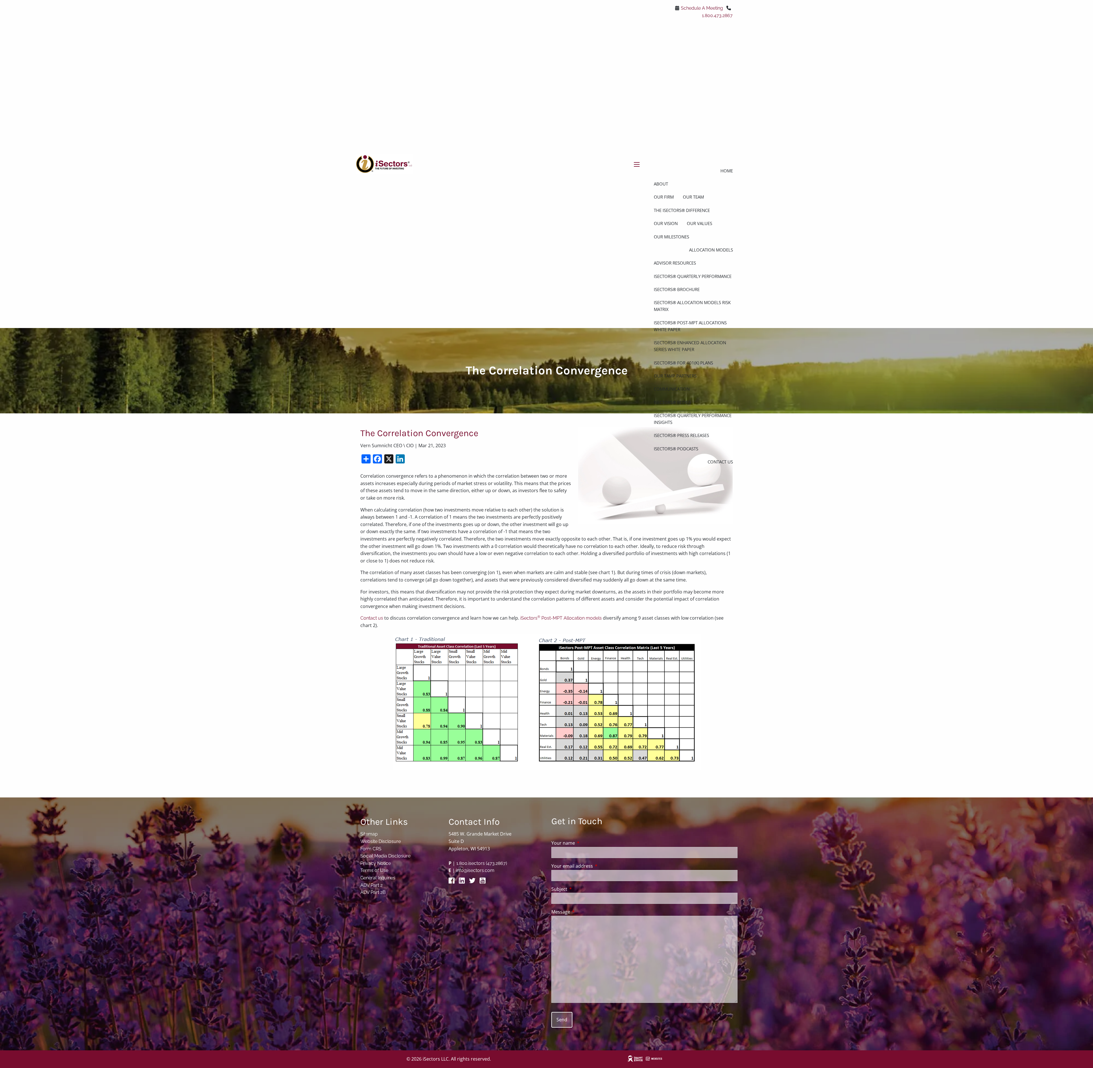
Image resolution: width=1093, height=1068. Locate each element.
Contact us (371, 618)
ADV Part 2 (371, 885)
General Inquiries (377, 878)
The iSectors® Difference (682, 210)
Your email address (595, 866)
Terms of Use (374, 870)
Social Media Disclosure (385, 856)
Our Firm (664, 197)
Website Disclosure (380, 841)
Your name (586, 843)
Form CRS (370, 848)
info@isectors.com (475, 870)
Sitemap (369, 834)
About (661, 184)
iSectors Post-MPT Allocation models (561, 618)
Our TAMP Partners (675, 376)
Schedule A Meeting (702, 8)
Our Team (693, 197)
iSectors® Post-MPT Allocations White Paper (690, 326)
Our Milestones (671, 237)
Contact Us (720, 462)
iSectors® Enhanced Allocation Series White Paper (690, 346)
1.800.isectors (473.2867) (481, 863)
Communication (672, 389)
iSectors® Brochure (677, 289)
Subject (582, 889)
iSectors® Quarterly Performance (693, 276)
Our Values (699, 223)
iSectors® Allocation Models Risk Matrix (692, 306)
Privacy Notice (375, 863)
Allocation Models (711, 250)
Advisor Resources (675, 263)
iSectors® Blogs (672, 402)
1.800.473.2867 (717, 15)
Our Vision (666, 223)
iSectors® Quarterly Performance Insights (693, 419)
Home (726, 171)
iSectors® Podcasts (676, 448)
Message (583, 912)
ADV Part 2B (373, 892)
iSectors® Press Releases (681, 435)
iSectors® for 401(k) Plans (683, 363)
